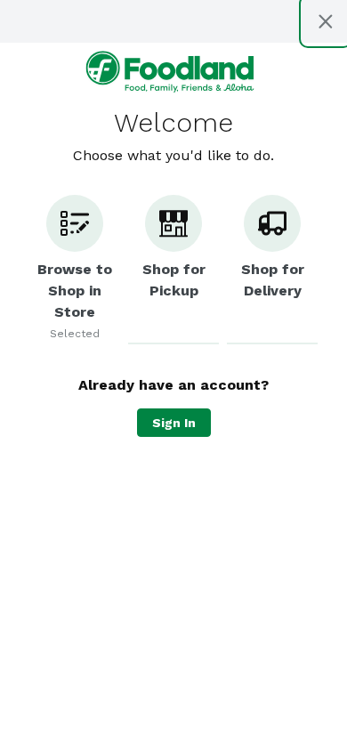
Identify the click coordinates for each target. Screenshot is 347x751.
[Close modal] (325, 21)
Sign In (174, 423)
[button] (74, 269)
